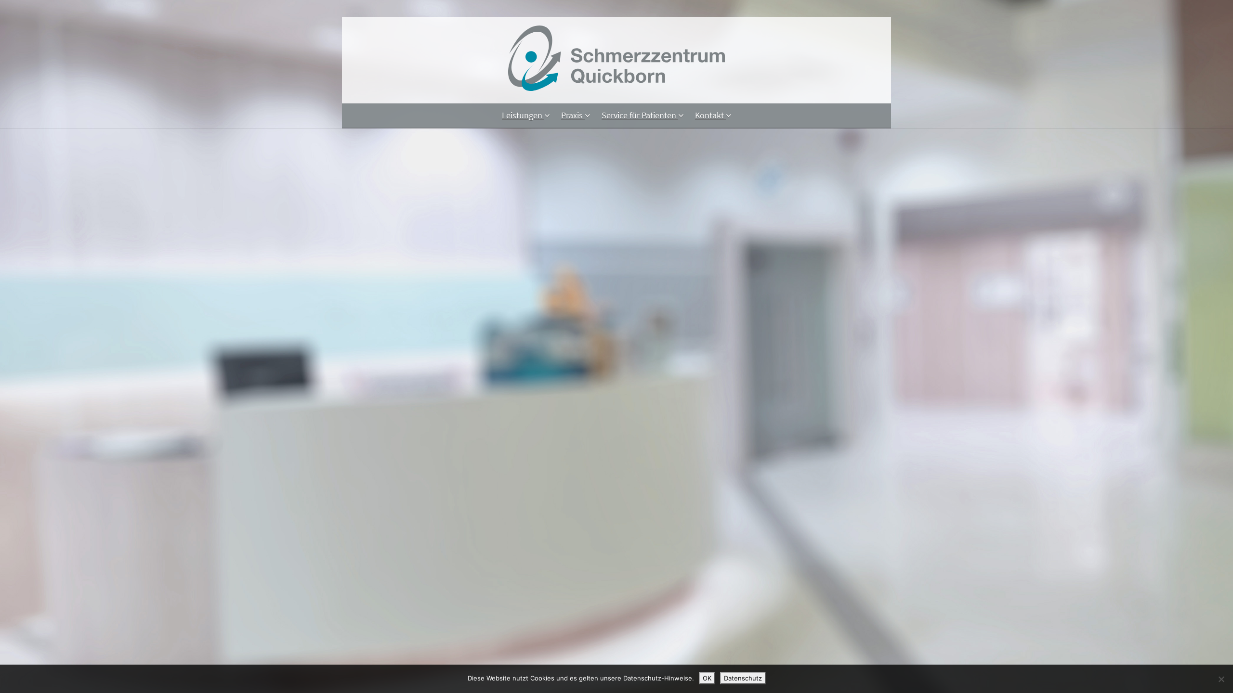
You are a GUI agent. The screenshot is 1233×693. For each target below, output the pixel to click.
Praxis (573, 115)
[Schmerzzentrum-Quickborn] (616, 88)
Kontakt (710, 115)
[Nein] (1221, 679)
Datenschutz (743, 678)
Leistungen (523, 115)
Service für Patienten (640, 115)
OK (707, 678)
